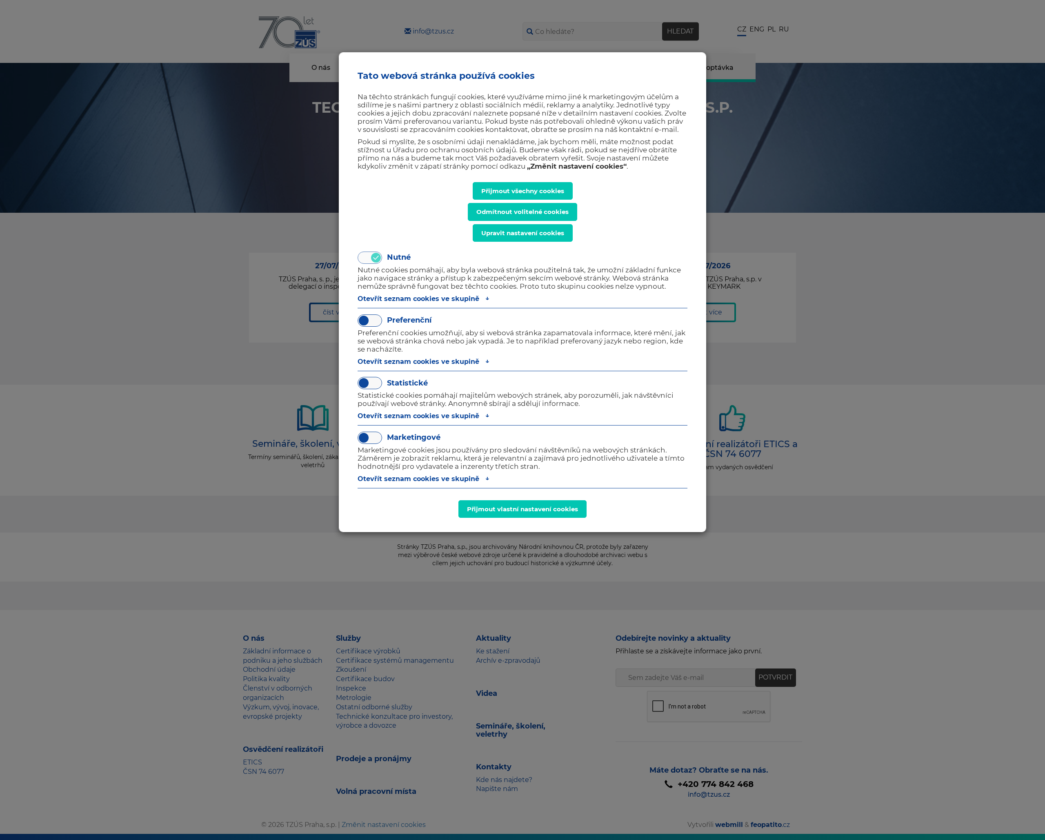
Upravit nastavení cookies (522, 233)
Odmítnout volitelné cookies (522, 212)
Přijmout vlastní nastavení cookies (522, 509)
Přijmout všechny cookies (522, 191)
